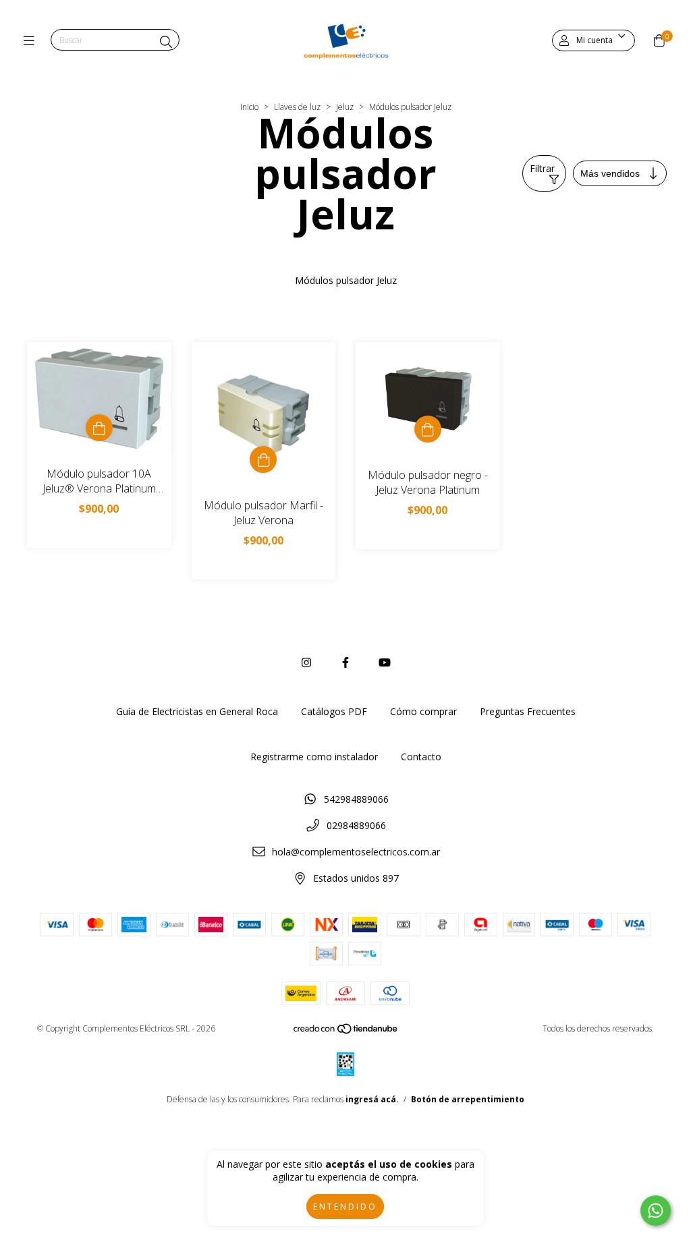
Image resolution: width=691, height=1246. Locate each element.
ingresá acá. (372, 1099)
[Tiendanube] (346, 1032)
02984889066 (356, 825)
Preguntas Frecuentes (528, 711)
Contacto (421, 756)
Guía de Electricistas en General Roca (197, 711)
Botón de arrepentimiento (467, 1099)
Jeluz (345, 107)
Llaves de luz (297, 107)
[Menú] (32, 40)
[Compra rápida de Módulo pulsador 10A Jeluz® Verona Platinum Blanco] (99, 427)
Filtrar (542, 168)
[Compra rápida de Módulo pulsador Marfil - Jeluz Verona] (263, 459)
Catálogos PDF (334, 711)
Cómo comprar (423, 711)
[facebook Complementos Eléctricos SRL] (345, 662)
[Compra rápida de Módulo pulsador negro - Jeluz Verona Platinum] (427, 429)
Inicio (249, 107)
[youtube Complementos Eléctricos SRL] (384, 662)
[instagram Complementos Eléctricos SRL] (306, 662)
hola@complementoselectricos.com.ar (356, 851)
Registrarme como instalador (314, 756)
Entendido (345, 1206)
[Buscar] (166, 42)
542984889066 (356, 799)
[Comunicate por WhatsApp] (655, 1210)
